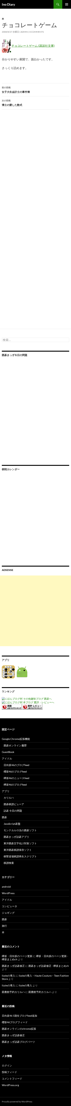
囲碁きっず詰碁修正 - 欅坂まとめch (48, 965)
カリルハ (9, 797)
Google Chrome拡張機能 (16, 738)
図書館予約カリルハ (13, 991)
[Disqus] (35, 169)
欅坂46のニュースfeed (16, 778)
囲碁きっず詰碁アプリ (16, 836)
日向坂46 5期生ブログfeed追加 (19, 1015)
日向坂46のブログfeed (16, 765)
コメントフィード (12, 1078)
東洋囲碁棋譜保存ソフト (18, 849)
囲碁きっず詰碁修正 (13, 965)
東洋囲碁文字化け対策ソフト (20, 843)
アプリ (5, 791)
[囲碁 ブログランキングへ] (12, 706)
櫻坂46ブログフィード (15, 1022)
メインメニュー (66, 4)
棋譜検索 (9, 862)
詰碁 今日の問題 (13, 810)
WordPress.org (10, 1085)
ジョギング (8, 912)
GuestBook (8, 751)
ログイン (7, 1065)
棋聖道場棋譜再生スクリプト (20, 856)
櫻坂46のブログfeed (15, 771)
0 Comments (36, 31)
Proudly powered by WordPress (17, 1101)
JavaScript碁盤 (12, 823)
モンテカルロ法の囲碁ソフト (20, 830)
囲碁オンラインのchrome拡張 (19, 1028)
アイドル (7, 758)
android (6, 886)
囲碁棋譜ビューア (14, 804)
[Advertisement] (35, 610)
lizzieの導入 (8, 975)
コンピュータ (9, 906)
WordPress (8, 893)
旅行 (4, 925)
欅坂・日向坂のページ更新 (17, 956)
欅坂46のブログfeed (15, 784)
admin (24, 31)
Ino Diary (8, 4)
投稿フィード (9, 1072)
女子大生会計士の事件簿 (16, 89)
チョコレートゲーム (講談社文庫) (33, 45)
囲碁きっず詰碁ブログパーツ (18, 1041)
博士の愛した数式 (12, 102)
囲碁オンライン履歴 (15, 745)
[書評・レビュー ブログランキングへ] (32, 706)
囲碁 (4, 817)
